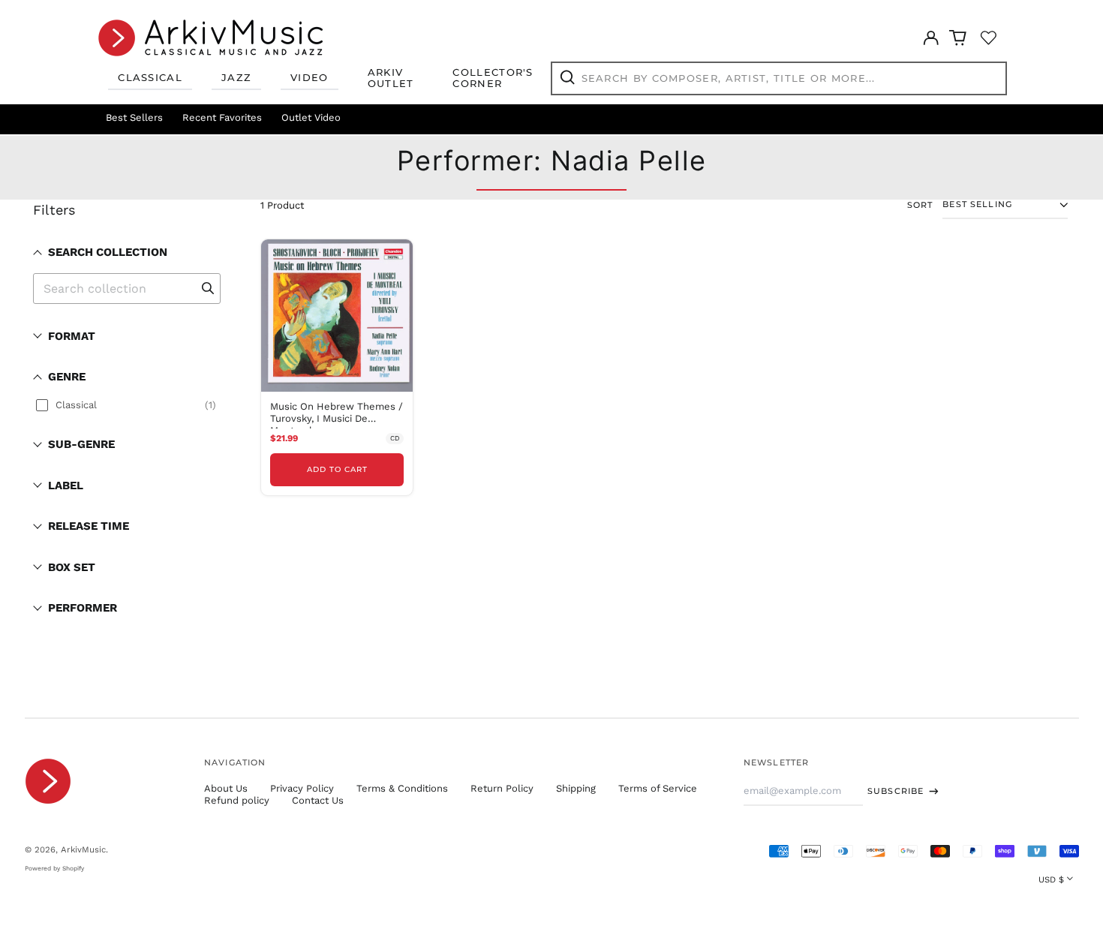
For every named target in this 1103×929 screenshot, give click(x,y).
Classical (150, 77)
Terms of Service (657, 788)
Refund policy (236, 800)
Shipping (576, 788)
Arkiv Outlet (391, 78)
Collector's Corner (492, 78)
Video (309, 77)
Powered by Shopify (54, 868)
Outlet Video (311, 117)
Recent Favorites (222, 117)
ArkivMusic (83, 849)
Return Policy (501, 788)
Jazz (236, 77)
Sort (920, 205)
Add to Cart (337, 469)
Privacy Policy (302, 788)
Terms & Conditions (402, 788)
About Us (226, 788)
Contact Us (318, 800)
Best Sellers (134, 117)
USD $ (1051, 879)
